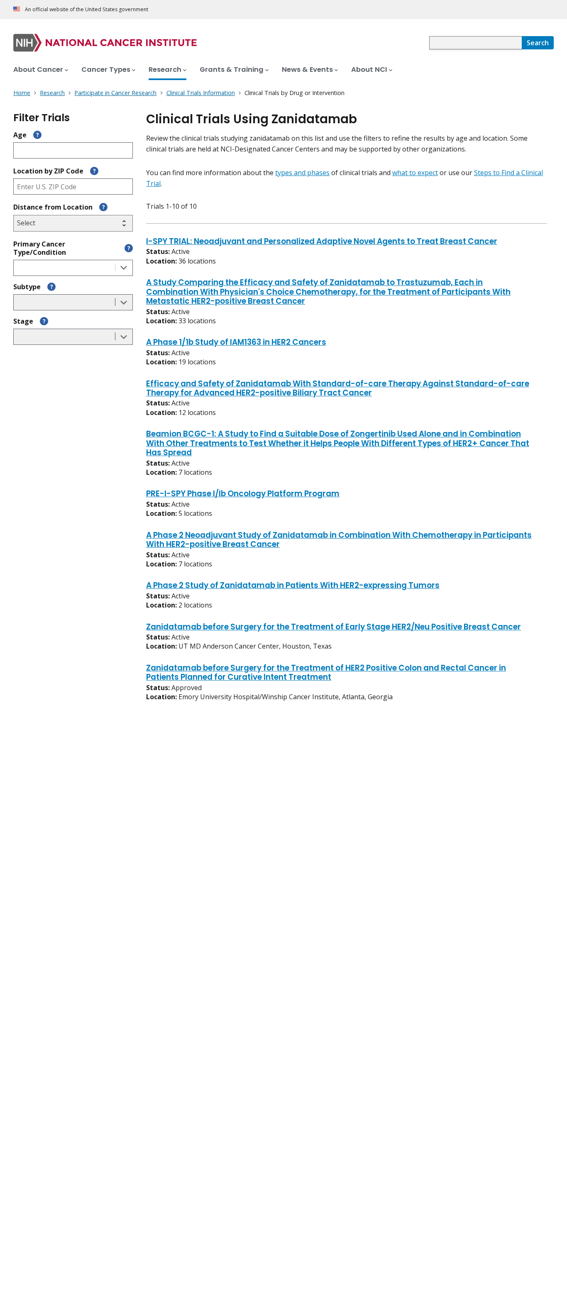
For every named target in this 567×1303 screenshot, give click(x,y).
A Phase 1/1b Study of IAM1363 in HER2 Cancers (236, 343)
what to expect (415, 172)
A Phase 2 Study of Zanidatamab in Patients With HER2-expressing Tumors (293, 586)
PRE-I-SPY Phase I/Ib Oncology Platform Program (243, 494)
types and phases (302, 172)
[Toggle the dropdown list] (123, 268)
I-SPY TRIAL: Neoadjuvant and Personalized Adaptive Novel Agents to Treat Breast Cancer (321, 242)
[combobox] (475, 42)
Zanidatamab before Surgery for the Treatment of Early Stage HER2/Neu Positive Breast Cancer (333, 627)
